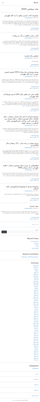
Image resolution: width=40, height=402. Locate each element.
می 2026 (36, 270)
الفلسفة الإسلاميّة (35, 248)
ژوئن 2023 (36, 328)
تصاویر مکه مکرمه (31, 56)
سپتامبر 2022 (35, 342)
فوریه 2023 (36, 335)
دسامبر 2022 (35, 338)
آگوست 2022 (35, 344)
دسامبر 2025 (35, 276)
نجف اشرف (33, 206)
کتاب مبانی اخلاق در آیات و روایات (25, 36)
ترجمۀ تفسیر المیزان (34, 241)
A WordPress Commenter (33, 256)
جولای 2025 (36, 284)
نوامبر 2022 (36, 340)
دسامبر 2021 (36, 358)
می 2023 (36, 330)
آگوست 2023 (35, 324)
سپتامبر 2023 (35, 323)
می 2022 (36, 349)
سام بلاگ (36, 2)
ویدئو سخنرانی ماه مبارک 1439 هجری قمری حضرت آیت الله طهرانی (21, 73)
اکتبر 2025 (36, 279)
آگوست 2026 (35, 265)
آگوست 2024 (35, 304)
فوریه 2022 (36, 354)
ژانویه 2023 (36, 337)
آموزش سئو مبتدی (35, 395)
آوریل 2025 (36, 290)
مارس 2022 (36, 352)
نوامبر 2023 (36, 319)
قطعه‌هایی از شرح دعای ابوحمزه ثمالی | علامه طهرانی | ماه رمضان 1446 (20, 166)
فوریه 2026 (36, 272)
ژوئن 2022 (36, 347)
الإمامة (37, 246)
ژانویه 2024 (36, 316)
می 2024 (36, 309)
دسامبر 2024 (35, 297)
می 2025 (36, 288)
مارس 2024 (36, 312)
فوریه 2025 (36, 293)
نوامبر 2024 (36, 298)
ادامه (16, 24)
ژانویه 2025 (36, 295)
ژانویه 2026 (36, 274)
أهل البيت (36, 244)
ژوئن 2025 (36, 286)
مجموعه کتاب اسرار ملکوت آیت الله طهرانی (21, 15)
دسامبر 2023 (35, 317)
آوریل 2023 (36, 331)
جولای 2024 (36, 305)
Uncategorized (34, 28)
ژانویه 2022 (36, 356)
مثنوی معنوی (36, 242)
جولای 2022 (36, 345)
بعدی (33, 224)
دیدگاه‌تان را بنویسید (33, 29)
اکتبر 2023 (36, 321)
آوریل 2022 (36, 351)
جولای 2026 (36, 267)
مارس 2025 (36, 291)
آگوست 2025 (35, 283)
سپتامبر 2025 (35, 281)
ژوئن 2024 (36, 307)
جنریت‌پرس (14, 400)
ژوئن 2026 (36, 269)
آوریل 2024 (36, 310)
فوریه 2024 (36, 314)
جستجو (37, 229)
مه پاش (37, 373)
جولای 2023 (36, 326)
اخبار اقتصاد (36, 384)
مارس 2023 (36, 333)
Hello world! (24, 256)
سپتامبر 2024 (35, 302)
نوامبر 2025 (36, 277)
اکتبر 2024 (36, 300)
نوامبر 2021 (36, 359)
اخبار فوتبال (36, 390)
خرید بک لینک (36, 379)
